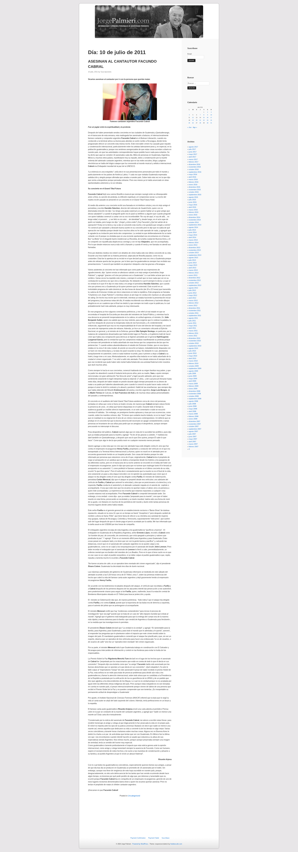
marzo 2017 (193, 159)
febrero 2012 (193, 303)
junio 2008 (192, 406)
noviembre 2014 (195, 220)
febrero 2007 (193, 446)
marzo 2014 (193, 240)
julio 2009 (192, 373)
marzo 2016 (193, 179)
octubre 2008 (194, 396)
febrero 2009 (193, 386)
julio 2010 (192, 351)
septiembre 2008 (195, 399)
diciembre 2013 (194, 247)
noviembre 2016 (195, 167)
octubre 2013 (194, 252)
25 (189, 123)
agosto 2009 (193, 371)
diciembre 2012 (194, 278)
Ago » (195, 127)
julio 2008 (192, 404)
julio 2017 (192, 149)
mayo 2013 (193, 265)
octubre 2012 (194, 283)
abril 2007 (192, 441)
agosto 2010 (193, 348)
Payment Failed (153, 838)
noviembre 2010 (195, 341)
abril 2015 (192, 207)
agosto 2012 (193, 288)
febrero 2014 (193, 242)
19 (193, 120)
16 (207, 117)
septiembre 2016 (195, 172)
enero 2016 (193, 184)
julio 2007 (192, 434)
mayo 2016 (193, 174)
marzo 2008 (193, 414)
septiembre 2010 (195, 346)
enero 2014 (193, 245)
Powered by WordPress (140, 844)
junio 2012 (192, 293)
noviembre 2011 (195, 310)
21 (200, 120)
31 (211, 123)
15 (204, 117)
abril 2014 (192, 237)
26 (193, 123)
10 (211, 115)
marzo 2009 (193, 383)
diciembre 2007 (194, 421)
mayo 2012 (193, 295)
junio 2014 (192, 232)
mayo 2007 (193, 439)
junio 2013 (192, 263)
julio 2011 (192, 321)
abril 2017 (192, 157)
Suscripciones (106, 72)
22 (204, 120)
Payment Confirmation (138, 838)
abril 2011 (192, 328)
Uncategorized (134, 796)
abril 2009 (192, 381)
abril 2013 (192, 268)
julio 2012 (192, 290)
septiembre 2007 (195, 429)
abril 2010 (192, 358)
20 (196, 120)
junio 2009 (192, 376)
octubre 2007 (194, 426)
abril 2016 (192, 177)
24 (211, 120)
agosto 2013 (193, 257)
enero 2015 (193, 215)
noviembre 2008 (195, 394)
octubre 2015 (194, 192)
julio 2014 (192, 230)
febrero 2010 (193, 363)
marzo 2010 (193, 361)
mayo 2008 (193, 409)
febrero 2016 (193, 182)
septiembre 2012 (195, 285)
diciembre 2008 (194, 391)
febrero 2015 (193, 212)
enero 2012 (193, 305)
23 (207, 120)
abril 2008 (192, 411)
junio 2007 (192, 436)
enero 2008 (193, 419)
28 (200, 123)
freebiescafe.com (176, 844)
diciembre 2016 (194, 164)
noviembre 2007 (195, 424)
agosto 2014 (193, 227)
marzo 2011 (193, 331)
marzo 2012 (193, 300)
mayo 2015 (193, 205)
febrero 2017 (193, 162)
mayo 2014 (193, 235)
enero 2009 (193, 389)
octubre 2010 (194, 343)
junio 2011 (192, 323)
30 (207, 123)
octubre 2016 (194, 169)
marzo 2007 (193, 444)
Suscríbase (165, 838)
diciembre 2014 (194, 217)
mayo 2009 (193, 378)
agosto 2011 (193, 318)
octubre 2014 (194, 222)
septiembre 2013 (195, 255)
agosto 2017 (193, 147)
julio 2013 (192, 260)
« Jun (189, 127)
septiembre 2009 (195, 368)
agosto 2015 (193, 197)
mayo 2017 (193, 154)
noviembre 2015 (195, 189)
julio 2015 (192, 200)
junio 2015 (192, 202)
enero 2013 (193, 275)
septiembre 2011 (195, 315)
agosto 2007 (193, 431)
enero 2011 (193, 336)
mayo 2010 (193, 356)
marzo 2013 (193, 270)
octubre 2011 (193, 313)
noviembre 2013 (195, 250)
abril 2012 (192, 298)
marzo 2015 (193, 210)
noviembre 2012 (195, 280)
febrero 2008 (193, 416)
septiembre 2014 (195, 225)
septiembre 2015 (195, 195)
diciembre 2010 (194, 338)
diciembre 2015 (194, 187)
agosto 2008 (193, 401)
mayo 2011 (193, 326)
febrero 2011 (193, 333)
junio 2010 (192, 353)
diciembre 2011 (194, 308)
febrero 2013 (193, 273)
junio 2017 (192, 152)
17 (211, 117)
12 (193, 117)
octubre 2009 (194, 366)
